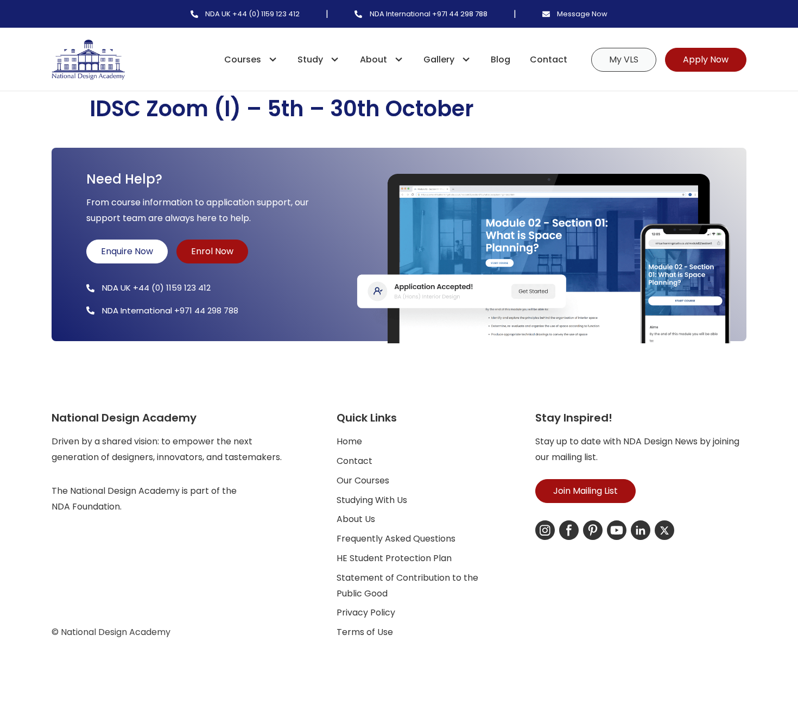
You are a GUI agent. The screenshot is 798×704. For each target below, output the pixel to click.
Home (349, 441)
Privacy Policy (366, 612)
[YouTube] (616, 530)
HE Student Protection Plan (394, 558)
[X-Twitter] (664, 530)
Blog (500, 59)
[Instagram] (545, 530)
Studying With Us (372, 500)
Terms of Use (365, 632)
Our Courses (363, 480)
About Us (356, 519)
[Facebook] (569, 530)
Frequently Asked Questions (396, 538)
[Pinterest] (593, 530)
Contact (548, 59)
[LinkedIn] (640, 530)
